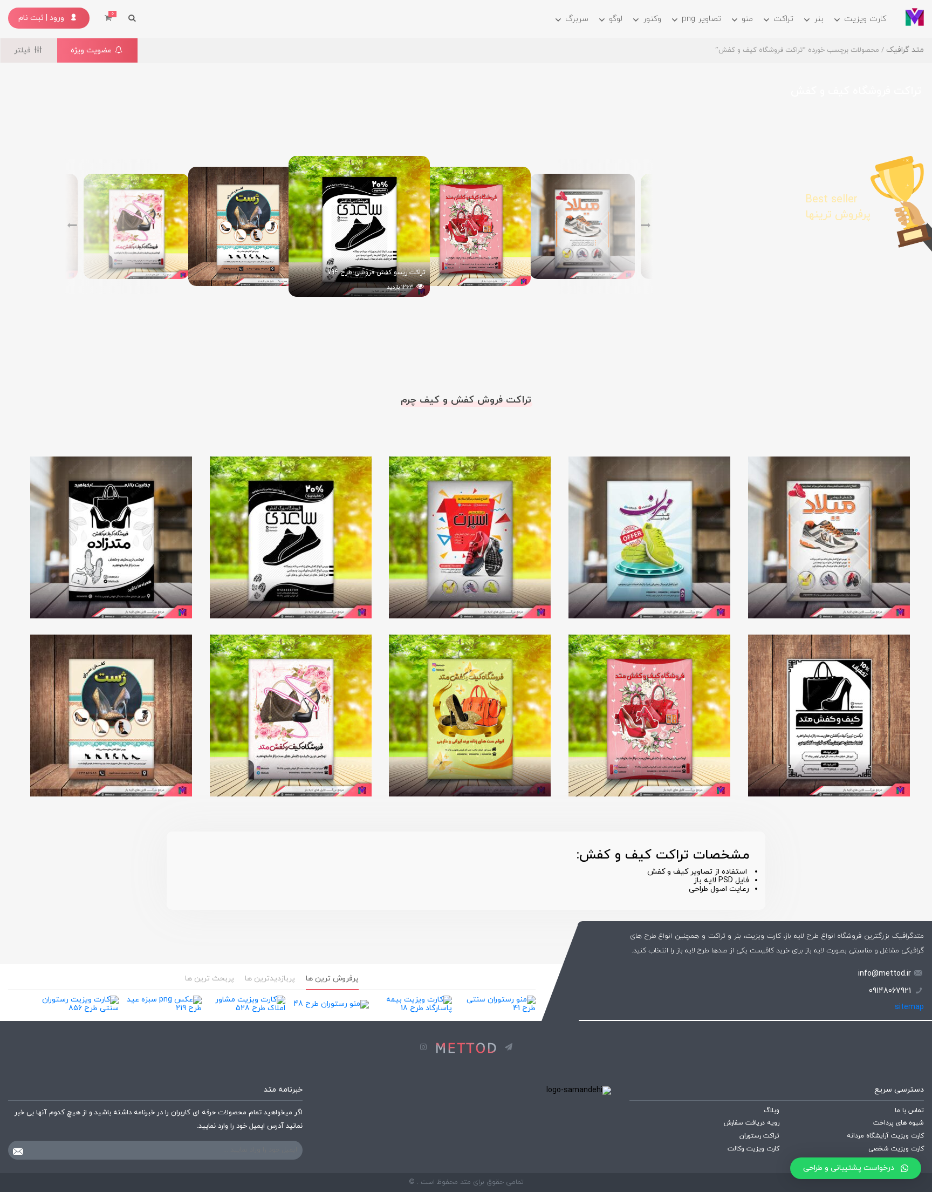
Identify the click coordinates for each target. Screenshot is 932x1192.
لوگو (615, 19)
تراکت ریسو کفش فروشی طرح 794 (376, 272)
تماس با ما (909, 1111)
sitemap (909, 1007)
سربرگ (576, 19)
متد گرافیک (905, 50)
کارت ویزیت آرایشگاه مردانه (885, 1136)
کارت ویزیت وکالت (753, 1149)
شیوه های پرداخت (898, 1123)
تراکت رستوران (759, 1136)
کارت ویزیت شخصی (896, 1149)
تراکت (783, 19)
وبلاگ (771, 1111)
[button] (855, 1168)
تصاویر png (701, 19)
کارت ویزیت (865, 19)
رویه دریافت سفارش (751, 1123)
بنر (819, 19)
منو (747, 19)
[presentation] (605, 227)
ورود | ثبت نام (42, 18)
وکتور (652, 19)
